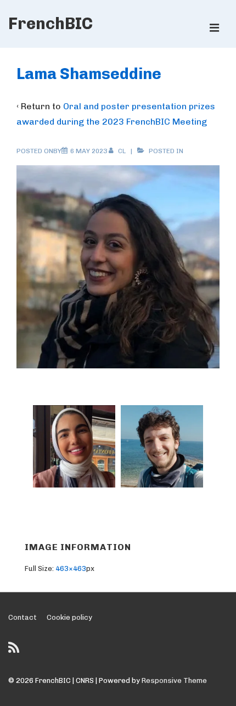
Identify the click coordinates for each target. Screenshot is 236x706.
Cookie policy (69, 617)
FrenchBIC (50, 23)
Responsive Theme (174, 680)
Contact (22, 617)
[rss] (15, 651)
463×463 (70, 568)
